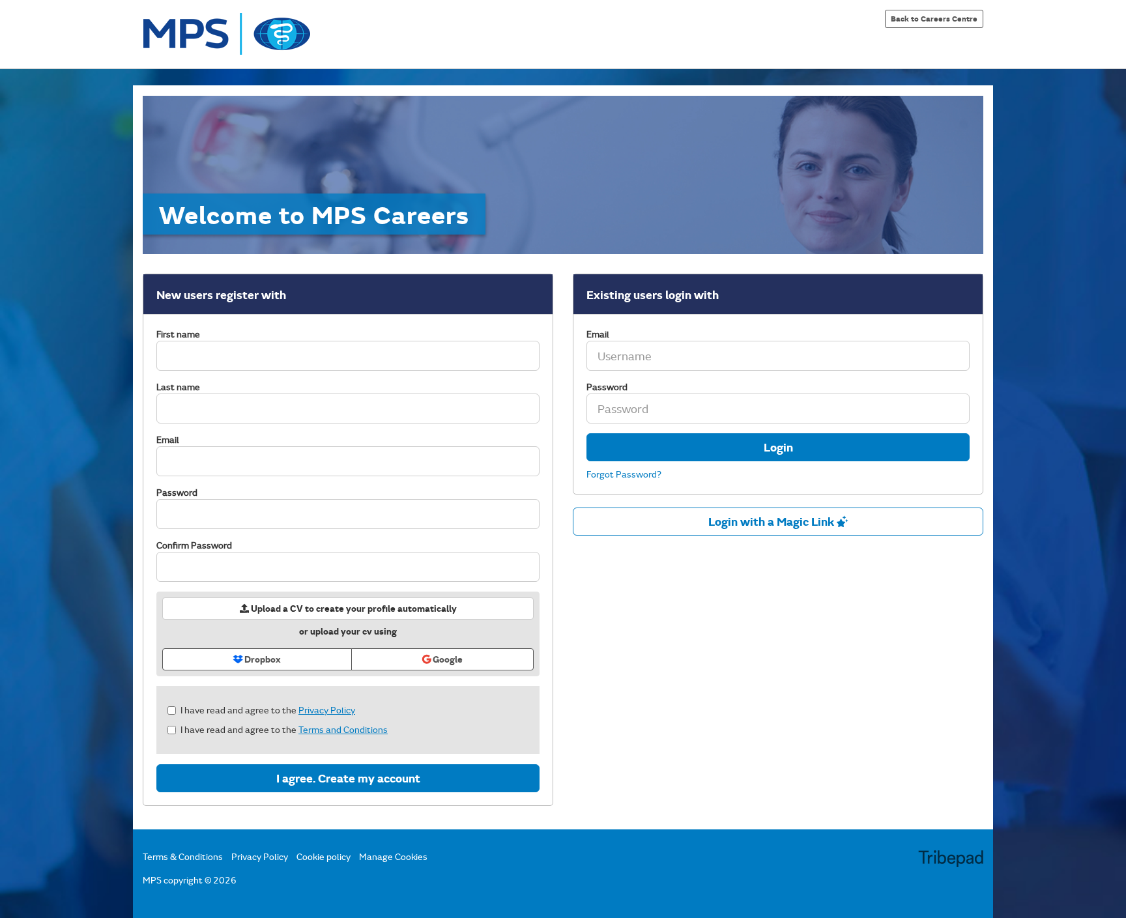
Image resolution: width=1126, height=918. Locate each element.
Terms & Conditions (183, 856)
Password (176, 492)
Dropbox (261, 659)
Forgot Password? (623, 474)
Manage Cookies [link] (393, 856)
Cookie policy (323, 856)
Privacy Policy (326, 710)
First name (178, 334)
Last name (178, 386)
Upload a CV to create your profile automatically (353, 608)
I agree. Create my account (348, 777)
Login (778, 446)
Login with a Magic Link (772, 521)
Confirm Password (194, 545)
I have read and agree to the (267, 710)
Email (167, 439)
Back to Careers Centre (934, 18)
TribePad (950, 860)
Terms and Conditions (343, 729)
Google (447, 659)
